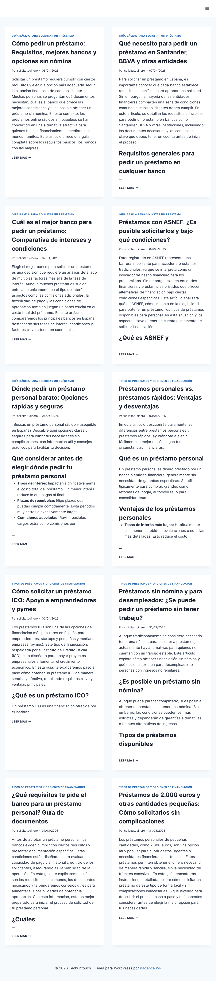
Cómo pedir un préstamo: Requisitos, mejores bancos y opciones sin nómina (54, 52)
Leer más (21, 157)
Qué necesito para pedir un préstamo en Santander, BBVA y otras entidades (158, 52)
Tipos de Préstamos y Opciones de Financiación (155, 381)
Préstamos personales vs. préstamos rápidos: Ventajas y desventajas (160, 397)
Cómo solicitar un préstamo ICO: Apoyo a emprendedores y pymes (54, 600)
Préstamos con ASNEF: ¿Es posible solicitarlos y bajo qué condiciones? (158, 230)
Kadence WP (151, 968)
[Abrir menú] (207, 8)
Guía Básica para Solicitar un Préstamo (43, 35)
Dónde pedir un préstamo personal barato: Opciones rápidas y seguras (50, 397)
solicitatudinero (27, 70)
